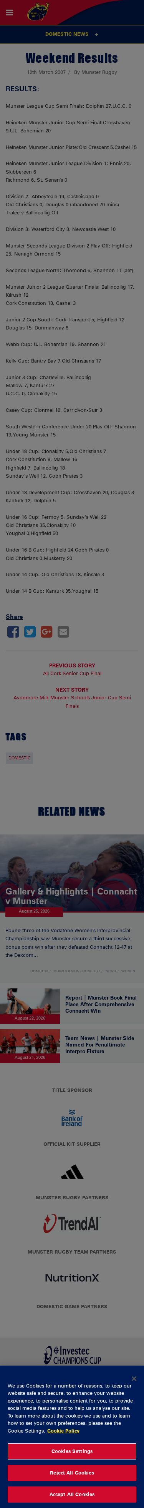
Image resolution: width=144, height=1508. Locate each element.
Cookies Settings (72, 1451)
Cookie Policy (63, 1431)
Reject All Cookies (72, 1473)
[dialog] (72, 1437)
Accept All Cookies (72, 1494)
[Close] (134, 1378)
